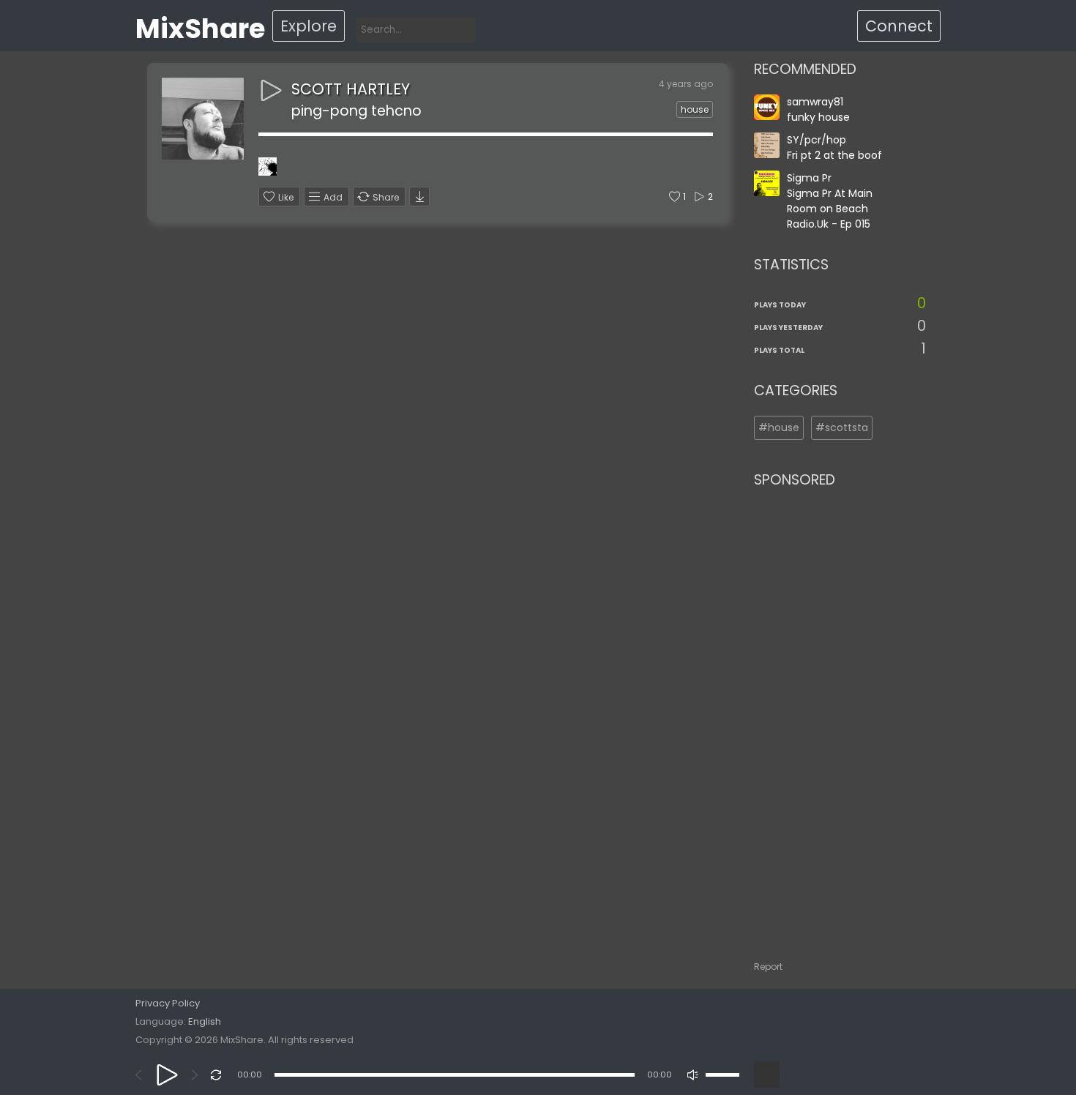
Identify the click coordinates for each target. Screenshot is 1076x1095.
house (695, 109)
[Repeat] (216, 1075)
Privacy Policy (167, 1003)
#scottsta (841, 427)
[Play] (167, 1075)
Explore (308, 26)
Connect (899, 26)
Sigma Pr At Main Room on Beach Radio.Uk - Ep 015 (830, 208)
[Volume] (722, 1075)
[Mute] (692, 1075)
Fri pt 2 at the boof (834, 155)
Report (768, 966)
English (204, 1021)
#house (778, 427)
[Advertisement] (840, 717)
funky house (818, 117)
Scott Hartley (350, 89)
